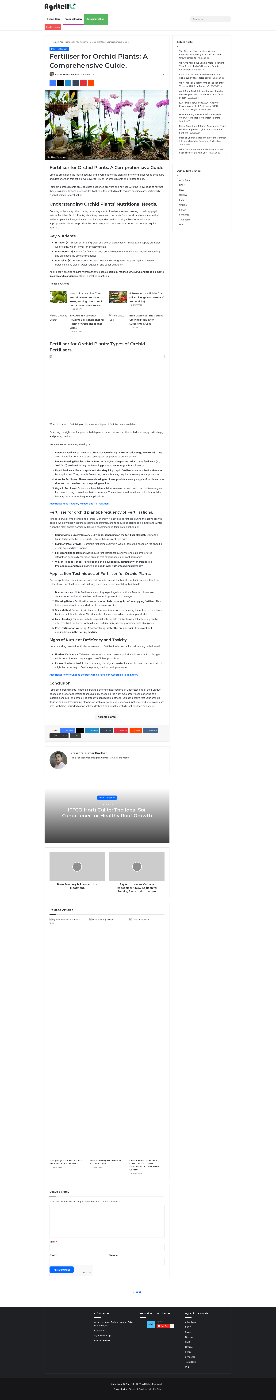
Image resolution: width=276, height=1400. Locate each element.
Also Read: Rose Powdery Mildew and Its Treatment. (80, 503)
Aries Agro (184, 180)
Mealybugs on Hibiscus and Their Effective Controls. (66, 1162)
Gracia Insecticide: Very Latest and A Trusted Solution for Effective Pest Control (145, 1165)
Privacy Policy (120, 1389)
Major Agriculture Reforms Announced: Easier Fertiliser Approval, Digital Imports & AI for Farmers (202, 129)
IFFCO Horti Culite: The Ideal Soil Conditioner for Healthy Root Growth (107, 813)
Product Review (73, 19)
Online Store (53, 19)
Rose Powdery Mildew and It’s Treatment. (105, 1162)
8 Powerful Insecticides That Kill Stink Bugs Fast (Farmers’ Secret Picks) (146, 297)
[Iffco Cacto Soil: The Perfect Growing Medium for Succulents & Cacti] (118, 320)
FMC (181, 200)
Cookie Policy (156, 1389)
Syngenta (184, 214)
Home (54, 42)
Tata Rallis (184, 219)
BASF (182, 185)
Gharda (183, 205)
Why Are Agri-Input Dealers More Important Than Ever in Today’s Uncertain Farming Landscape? (201, 66)
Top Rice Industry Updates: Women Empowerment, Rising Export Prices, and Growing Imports (200, 54)
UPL (181, 224)
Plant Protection (67, 42)
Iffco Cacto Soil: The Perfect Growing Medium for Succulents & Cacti (146, 319)
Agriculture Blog (95, 19)
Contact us (100, 1330)
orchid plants (107, 716)
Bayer (182, 190)
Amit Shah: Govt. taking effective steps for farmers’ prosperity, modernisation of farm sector (201, 94)
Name (53, 1241)
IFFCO (182, 209)
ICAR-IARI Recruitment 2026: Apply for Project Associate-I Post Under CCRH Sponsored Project (199, 106)
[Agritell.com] (61, 7)
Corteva (183, 195)
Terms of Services (138, 1389)
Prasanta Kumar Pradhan (67, 74)
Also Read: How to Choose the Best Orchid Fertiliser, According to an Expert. (94, 674)
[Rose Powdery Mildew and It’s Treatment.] (107, 1038)
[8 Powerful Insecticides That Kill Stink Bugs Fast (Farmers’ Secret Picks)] (118, 297)
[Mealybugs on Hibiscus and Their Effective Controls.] (67, 1038)
